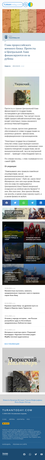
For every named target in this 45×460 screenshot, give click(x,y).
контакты (20, 419)
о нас (4, 419)
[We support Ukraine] (30, 4)
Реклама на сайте (20, 444)
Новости (6, 400)
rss (28, 419)
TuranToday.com (17, 410)
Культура (13, 400)
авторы (12, 419)
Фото (17, 402)
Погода (27, 402)
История (21, 400)
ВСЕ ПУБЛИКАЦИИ (12, 344)
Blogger (21, 438)
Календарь (6, 444)
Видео (21, 402)
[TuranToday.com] (12, 4)
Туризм (28, 400)
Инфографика (36, 400)
